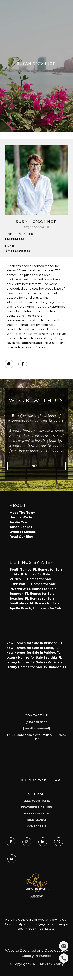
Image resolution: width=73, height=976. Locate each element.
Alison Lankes (21, 527)
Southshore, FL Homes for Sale (35, 603)
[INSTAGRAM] (9, 364)
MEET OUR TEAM (36, 813)
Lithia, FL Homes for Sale (30, 574)
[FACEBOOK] (22, 364)
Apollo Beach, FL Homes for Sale (36, 608)
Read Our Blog (21, 537)
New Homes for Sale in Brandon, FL (34, 643)
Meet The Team (22, 512)
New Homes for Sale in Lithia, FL (32, 648)
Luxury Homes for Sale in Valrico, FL (35, 662)
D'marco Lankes (23, 532)
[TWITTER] (58, 841)
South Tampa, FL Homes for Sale (36, 569)
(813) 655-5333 (36, 722)
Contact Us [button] (36, 465)
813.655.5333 (14, 238)
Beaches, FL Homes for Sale (32, 598)
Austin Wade (20, 522)
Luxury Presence (36, 956)
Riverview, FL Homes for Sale (33, 589)
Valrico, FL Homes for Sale (31, 579)
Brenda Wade (21, 517)
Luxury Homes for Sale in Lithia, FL (34, 657)
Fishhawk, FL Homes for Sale (33, 584)
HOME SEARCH (36, 820)
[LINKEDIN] (42, 841)
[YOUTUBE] (11, 858)
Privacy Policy (52, 964)
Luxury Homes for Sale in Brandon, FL (36, 667)
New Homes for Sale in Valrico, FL (33, 652)
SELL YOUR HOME (36, 800)
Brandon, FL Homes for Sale (32, 593)
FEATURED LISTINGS (36, 807)
